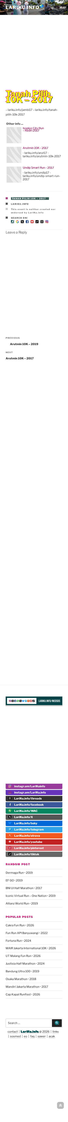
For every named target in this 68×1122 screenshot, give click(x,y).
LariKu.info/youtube (28, 842)
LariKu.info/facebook (29, 804)
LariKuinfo (25, 7)
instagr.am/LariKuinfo (29, 786)
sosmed (15, 1036)
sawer (42, 1036)
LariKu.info (20, 204)
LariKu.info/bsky (25, 823)
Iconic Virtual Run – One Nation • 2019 (31, 896)
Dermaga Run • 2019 (19, 872)
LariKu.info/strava (27, 835)
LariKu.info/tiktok (26, 854)
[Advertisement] (34, 49)
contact (13, 1031)
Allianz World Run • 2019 (22, 903)
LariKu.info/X (23, 817)
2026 (45, 1031)
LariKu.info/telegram (29, 829)
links (56, 1031)
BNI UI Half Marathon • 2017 (24, 888)
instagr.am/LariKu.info (30, 792)
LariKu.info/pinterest (29, 848)
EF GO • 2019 (14, 880)
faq (32, 1036)
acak (52, 1036)
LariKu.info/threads (28, 798)
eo (25, 1036)
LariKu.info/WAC (26, 811)
